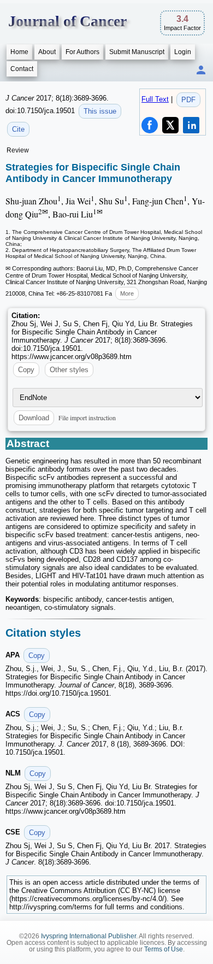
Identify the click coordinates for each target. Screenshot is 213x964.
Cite (18, 129)
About (47, 52)
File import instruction (87, 417)
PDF (188, 100)
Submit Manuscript (136, 52)
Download (34, 418)
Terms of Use (163, 949)
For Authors (82, 52)
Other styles (69, 370)
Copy (26, 370)
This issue (100, 111)
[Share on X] (170, 125)
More (127, 293)
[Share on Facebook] (149, 125)
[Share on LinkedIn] (191, 125)
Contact (21, 69)
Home (19, 52)
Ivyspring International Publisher (88, 936)
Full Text (155, 99)
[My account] (201, 70)
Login (182, 52)
